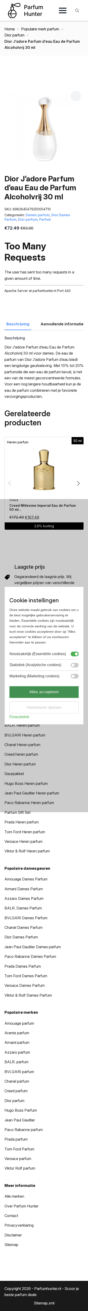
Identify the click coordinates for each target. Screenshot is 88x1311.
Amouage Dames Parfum (25, 879)
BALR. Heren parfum (22, 725)
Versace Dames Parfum (24, 985)
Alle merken (14, 1196)
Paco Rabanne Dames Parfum (30, 956)
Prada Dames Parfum (22, 966)
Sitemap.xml (44, 1303)
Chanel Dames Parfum (23, 927)
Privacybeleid (19, 716)
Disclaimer (13, 1235)
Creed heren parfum (21, 754)
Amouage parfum (19, 1023)
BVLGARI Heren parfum (24, 735)
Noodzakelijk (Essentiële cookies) (37, 654)
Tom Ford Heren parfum (24, 832)
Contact (11, 1215)
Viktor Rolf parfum (19, 1168)
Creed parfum (15, 1090)
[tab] (17, 324)
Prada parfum (15, 1139)
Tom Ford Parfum (19, 1149)
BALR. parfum (16, 1062)
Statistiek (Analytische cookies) (35, 665)
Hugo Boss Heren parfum (26, 783)
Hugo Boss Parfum (20, 1110)
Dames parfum (38, 215)
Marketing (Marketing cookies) (34, 676)
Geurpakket (14, 773)
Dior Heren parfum (20, 764)
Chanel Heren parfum (22, 744)
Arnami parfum (16, 1042)
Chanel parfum (16, 1081)
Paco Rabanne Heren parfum (29, 802)
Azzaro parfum (17, 1052)
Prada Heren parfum (21, 822)
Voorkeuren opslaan (44, 707)
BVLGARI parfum (19, 1071)
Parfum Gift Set (17, 812)
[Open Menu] (62, 10)
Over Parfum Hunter (21, 1206)
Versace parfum (17, 1158)
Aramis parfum (16, 1033)
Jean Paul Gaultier (19, 1120)
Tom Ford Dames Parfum (25, 975)
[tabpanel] (44, 368)
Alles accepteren (44, 692)
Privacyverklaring (19, 1225)
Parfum (45, 219)
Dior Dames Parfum (21, 937)
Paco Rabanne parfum (23, 1129)
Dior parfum (14, 35)
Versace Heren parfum (23, 841)
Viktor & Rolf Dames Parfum (28, 995)
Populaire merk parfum (40, 29)
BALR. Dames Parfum (23, 908)
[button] (76, 96)
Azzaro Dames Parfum (23, 898)
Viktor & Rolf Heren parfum (27, 851)
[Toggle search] (77, 10)
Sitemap (11, 1244)
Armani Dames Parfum (23, 889)
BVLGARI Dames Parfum (25, 918)
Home (9, 29)
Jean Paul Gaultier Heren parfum (31, 793)
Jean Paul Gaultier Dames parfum (32, 947)
